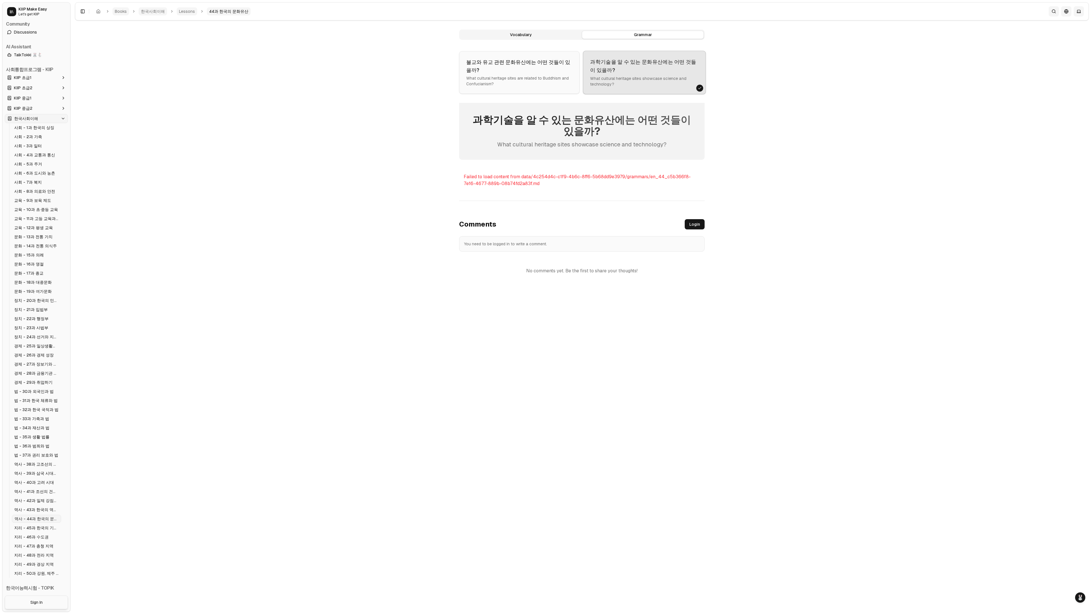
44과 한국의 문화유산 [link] (228, 11)
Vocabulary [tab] (521, 34)
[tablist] (582, 35)
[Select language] (1066, 11)
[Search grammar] (1054, 11)
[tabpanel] (582, 130)
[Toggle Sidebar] (72, 307)
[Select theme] (1079, 11)
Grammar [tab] (643, 34)
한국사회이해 (153, 11)
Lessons (187, 11)
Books (121, 11)
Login (694, 224)
